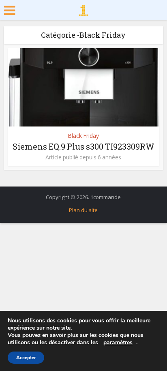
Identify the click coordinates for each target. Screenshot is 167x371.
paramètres (118, 342)
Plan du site (83, 210)
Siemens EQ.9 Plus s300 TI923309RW (83, 146)
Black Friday (83, 135)
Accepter (26, 357)
